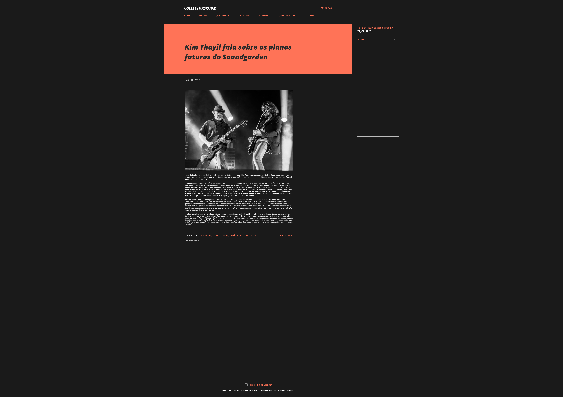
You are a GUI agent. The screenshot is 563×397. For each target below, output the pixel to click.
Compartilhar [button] (285, 235)
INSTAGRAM (244, 15)
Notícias (234, 235)
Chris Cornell (220, 235)
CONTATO (308, 15)
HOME (187, 15)
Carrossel (205, 235)
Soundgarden (248, 235)
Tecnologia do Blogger (260, 384)
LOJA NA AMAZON (286, 15)
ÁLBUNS (203, 15)
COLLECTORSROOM (200, 8)
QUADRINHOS (222, 15)
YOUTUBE (263, 15)
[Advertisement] (234, 338)
